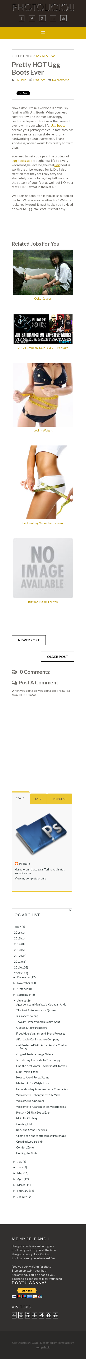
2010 (17, 967)
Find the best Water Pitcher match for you (41, 1066)
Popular (60, 799)
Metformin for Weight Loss (32, 1083)
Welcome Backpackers (30, 1101)
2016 (17, 932)
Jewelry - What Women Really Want (38, 1021)
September (24, 994)
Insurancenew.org (27, 1016)
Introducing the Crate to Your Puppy (38, 1060)
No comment (60, 80)
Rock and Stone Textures (31, 1130)
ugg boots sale (22, 160)
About (19, 798)
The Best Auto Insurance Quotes (36, 1010)
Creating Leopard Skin (29, 1141)
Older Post (57, 656)
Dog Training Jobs (27, 1071)
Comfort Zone (25, 1147)
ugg (57, 165)
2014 (17, 944)
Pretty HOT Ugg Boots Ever (33, 1112)
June (20, 1167)
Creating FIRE (24, 1124)
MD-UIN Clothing (26, 1118)
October (22, 988)
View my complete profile (30, 878)
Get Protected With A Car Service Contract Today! (42, 1047)
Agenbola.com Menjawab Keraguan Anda (41, 1004)
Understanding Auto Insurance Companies (42, 1089)
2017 (18, 926)
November (24, 983)
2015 (17, 938)
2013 (17, 950)
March (21, 1185)
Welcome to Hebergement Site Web (38, 1095)
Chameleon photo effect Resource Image (41, 1135)
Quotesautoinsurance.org (31, 1027)
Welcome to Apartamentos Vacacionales (41, 1106)
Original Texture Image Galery (34, 1054)
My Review (45, 56)
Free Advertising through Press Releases (40, 1033)
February (23, 1190)
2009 (17, 973)
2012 (17, 955)
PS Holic (20, 80)
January (22, 1196)
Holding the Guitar (27, 1153)
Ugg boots (58, 125)
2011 (17, 961)
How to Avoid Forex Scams (32, 1077)
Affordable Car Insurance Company (37, 1039)
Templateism (65, 1342)
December (24, 977)
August (22, 1000)
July (20, 1161)
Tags (38, 799)
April (20, 1179)
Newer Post (29, 640)
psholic (45, 1347)
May (20, 1173)
